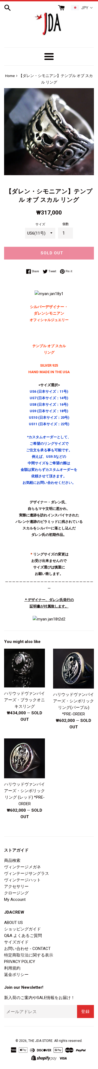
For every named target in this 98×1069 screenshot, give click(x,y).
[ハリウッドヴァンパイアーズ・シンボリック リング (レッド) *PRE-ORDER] (24, 758)
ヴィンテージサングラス (26, 873)
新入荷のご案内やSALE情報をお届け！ (39, 997)
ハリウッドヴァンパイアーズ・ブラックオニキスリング (24, 700)
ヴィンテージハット (22, 880)
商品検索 (12, 860)
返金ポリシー (16, 974)
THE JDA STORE (40, 1041)
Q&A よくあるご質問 (23, 935)
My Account (15, 899)
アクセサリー (16, 886)
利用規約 (12, 968)
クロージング (16, 893)
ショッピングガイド (22, 929)
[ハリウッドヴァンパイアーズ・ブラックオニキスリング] (24, 668)
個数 (65, 224)
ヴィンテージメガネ (22, 867)
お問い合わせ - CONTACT (27, 948)
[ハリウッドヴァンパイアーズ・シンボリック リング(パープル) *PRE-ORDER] (73, 669)
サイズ (40, 224)
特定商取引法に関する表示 (28, 955)
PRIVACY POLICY (19, 961)
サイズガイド (16, 942)
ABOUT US (13, 922)
